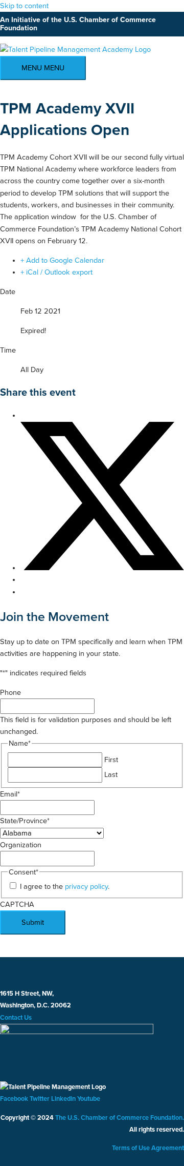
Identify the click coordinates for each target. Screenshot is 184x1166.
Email (10, 794)
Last (111, 774)
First (111, 759)
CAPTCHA (17, 904)
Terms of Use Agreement (148, 1148)
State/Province (25, 821)
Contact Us (16, 1018)
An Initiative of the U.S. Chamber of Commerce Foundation (78, 24)
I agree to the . (64, 886)
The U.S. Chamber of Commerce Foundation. (119, 1118)
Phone (10, 692)
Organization (20, 845)
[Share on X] (102, 567)
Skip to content (24, 6)
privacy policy (86, 886)
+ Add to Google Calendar (62, 260)
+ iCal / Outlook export (56, 272)
